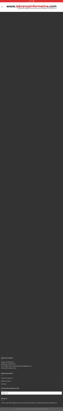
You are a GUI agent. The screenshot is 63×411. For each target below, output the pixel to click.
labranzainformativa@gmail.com (22, 366)
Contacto (3, 384)
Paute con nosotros (7, 378)
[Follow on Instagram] (30, 1)
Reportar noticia (6, 381)
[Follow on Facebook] (29, 1)
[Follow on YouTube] (33, 1)
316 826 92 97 (12, 364)
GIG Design (45, 409)
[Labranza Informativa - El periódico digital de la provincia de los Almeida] (31, 7)
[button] (2, 7)
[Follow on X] (32, 1)
